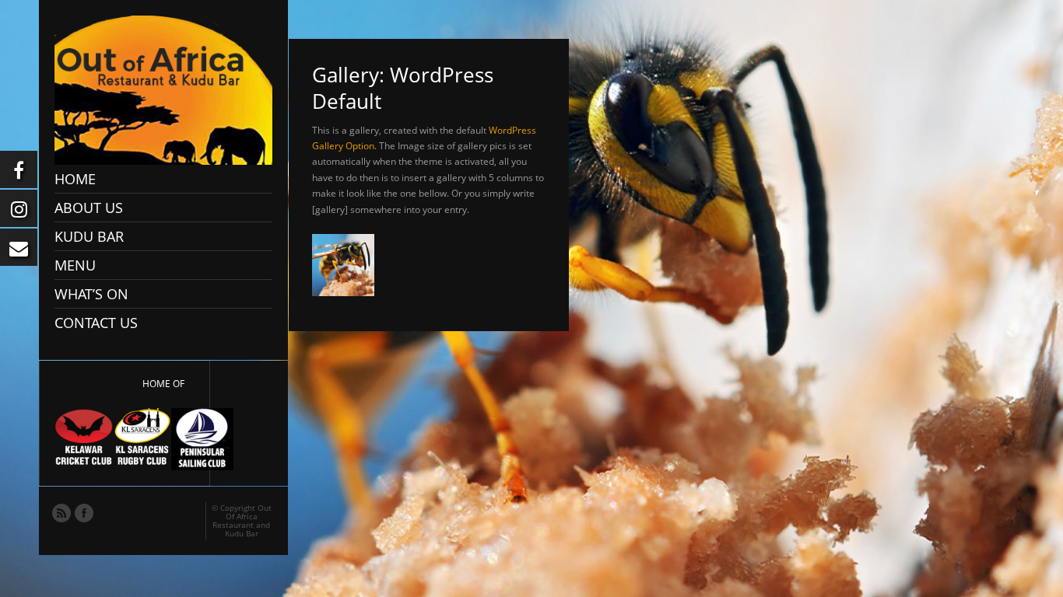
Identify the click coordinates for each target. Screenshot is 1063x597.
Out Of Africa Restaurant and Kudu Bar (242, 520)
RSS (61, 512)
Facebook (83, 512)
